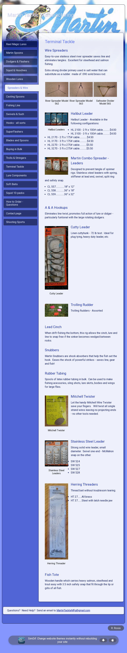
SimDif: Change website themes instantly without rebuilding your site (62, 640)
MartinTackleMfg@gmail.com (73, 610)
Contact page (13, 213)
